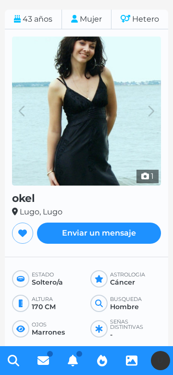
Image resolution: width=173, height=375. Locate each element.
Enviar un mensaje (99, 233)
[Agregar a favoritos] (22, 233)
